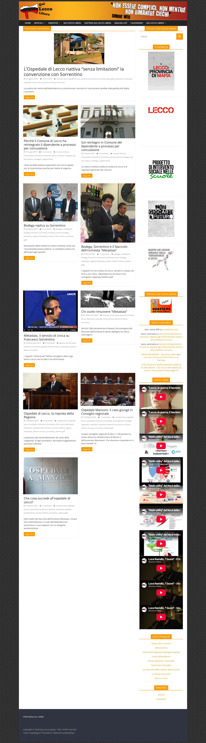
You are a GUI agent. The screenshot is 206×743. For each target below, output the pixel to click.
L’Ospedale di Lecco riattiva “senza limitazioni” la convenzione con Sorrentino (74, 71)
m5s (57, 424)
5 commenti (47, 505)
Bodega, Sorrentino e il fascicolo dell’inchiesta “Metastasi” (104, 248)
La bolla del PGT (170, 329)
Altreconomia (161, 647)
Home (28, 23)
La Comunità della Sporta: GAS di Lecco (161, 669)
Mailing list (120, 23)
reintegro (37, 159)
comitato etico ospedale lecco (67, 79)
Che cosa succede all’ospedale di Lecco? (47, 500)
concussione (28, 155)
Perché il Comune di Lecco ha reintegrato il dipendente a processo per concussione (50, 144)
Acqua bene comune (161, 643)
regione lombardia (40, 236)
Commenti (161, 699)
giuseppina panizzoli (115, 79)
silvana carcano (39, 431)
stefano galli (60, 431)
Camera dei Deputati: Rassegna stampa (161, 652)
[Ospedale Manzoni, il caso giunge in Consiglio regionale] (108, 374)
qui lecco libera (49, 82)
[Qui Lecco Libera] (103, 3)
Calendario (137, 23)
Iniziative (53, 23)
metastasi (128, 79)
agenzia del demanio (67, 343)
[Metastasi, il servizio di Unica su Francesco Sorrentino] (50, 292)
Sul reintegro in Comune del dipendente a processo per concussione (101, 146)
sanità (50, 236)
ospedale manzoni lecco (33, 82)
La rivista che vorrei (161, 674)
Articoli (38, 23)
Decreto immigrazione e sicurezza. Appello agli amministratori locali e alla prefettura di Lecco (161, 336)
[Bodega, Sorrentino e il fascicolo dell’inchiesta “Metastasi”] (108, 185)
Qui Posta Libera (72, 23)
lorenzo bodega (62, 232)
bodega (59, 229)
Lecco (54, 155)
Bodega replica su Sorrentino (44, 225)
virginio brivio (47, 159)
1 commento (46, 152)
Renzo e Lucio (161, 678)
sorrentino (61, 82)
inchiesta (51, 232)
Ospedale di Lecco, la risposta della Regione (49, 415)
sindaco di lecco (60, 236)
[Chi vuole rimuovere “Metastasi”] (108, 292)
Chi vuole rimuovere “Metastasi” (104, 311)
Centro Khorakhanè (161, 656)
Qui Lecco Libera (155, 23)
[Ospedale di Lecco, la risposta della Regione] (50, 374)
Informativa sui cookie (33, 716)
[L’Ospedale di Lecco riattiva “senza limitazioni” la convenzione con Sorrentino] (79, 34)
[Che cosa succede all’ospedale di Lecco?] (50, 459)
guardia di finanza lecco (50, 346)
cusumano (85, 79)
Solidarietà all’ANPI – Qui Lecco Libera (159, 354)
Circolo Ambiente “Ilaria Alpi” (161, 661)
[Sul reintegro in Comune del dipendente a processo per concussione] (108, 106)
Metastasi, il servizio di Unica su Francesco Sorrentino (46, 337)
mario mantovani (66, 424)
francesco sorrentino (98, 79)
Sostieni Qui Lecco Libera (97, 23)
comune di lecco (62, 152)
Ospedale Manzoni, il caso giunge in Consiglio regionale (107, 412)
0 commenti (47, 79)
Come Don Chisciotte (161, 665)
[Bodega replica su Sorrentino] (50, 185)
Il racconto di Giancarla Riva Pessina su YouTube (162, 357)
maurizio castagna (65, 155)
